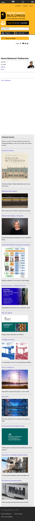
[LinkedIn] (25, 43)
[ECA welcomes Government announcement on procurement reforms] (15, 499)
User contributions (6, 80)
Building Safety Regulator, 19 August (12, 216)
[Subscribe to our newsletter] (15, 24)
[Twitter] (23, 43)
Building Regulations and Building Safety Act (14, 285)
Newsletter (18, 6)
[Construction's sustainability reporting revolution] (15, 472)
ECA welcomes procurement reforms (12, 480)
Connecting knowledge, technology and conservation (16, 244)
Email (2, 69)
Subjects (7, 33)
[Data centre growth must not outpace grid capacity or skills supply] (15, 415)
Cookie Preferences (6, 514)
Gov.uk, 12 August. (7, 367)
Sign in (31, 6)
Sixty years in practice (8, 150)
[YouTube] (27, 43)
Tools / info (21, 33)
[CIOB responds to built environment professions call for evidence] (15, 444)
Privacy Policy (18, 514)
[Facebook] (20, 43)
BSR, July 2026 (6, 313)
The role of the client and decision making (13, 426)
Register (25, 6)
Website (3, 67)
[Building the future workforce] (15, 207)
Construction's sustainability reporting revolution (15, 455)
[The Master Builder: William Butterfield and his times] (15, 180)
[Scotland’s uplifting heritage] (15, 359)
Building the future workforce (9, 191)
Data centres (5, 396)
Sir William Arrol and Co (8, 339)
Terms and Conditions (7, 516)
